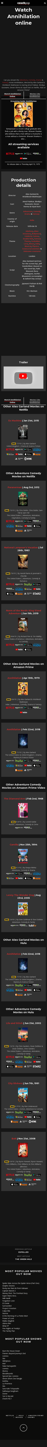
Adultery (29, 231)
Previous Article (23, 1249)
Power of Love (8, 1318)
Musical (28, 246)
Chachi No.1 (7, 1398)
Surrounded (6, 1306)
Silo (3, 1358)
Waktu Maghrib (8, 1321)
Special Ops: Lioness (10, 1376)
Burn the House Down (11, 1351)
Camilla (14, 844)
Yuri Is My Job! (7, 1396)
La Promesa (7, 1383)
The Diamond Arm (14, 798)
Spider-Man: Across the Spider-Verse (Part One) (20, 1283)
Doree (4, 1393)
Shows (31, 1417)
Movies (19, 1417)
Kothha (5, 1381)
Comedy (32, 80)
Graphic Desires (8, 1286)
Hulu (21, 1415)
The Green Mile (23, 1259)
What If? (5, 1326)
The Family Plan (8, 1331)
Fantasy (5, 82)
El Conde (5, 1303)
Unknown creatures (32, 251)
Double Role (28, 239)
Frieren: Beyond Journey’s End (14, 1353)
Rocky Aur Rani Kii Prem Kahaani (15, 1288)
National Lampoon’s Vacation (21, 547)
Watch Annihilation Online (12, 95)
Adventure (24, 80)
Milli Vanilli (6, 1298)
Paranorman (15, 487)
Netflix (10, 1415)
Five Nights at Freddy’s (11, 1328)
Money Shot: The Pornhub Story (14, 1293)
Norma (5, 1313)
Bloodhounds (7, 1373)
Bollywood (36, 234)
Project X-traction (9, 1308)
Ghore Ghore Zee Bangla (12, 1378)
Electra (5, 1371)
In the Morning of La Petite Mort (15, 1316)
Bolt (14, 1138)
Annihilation (14, 678)
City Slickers (15, 1083)
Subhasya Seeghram (10, 1391)
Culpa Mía (6, 1311)
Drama (38, 80)
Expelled (23, 1252)
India (32, 220)
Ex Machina (14, 420)
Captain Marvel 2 (9, 1291)
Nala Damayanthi (9, 1366)
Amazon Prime (36, 1415)
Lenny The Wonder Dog (20, 895)
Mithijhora (6, 1361)
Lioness (5, 1356)
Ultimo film (6, 1323)
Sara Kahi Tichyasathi (10, 1388)
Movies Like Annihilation (35, 95)
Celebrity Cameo (32, 236)
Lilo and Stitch (14, 1023)
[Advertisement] (23, 53)
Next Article (23, 1256)
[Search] (45, 3)
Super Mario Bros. (9, 1296)
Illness (31, 244)
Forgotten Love (8, 1301)
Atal (3, 1363)
